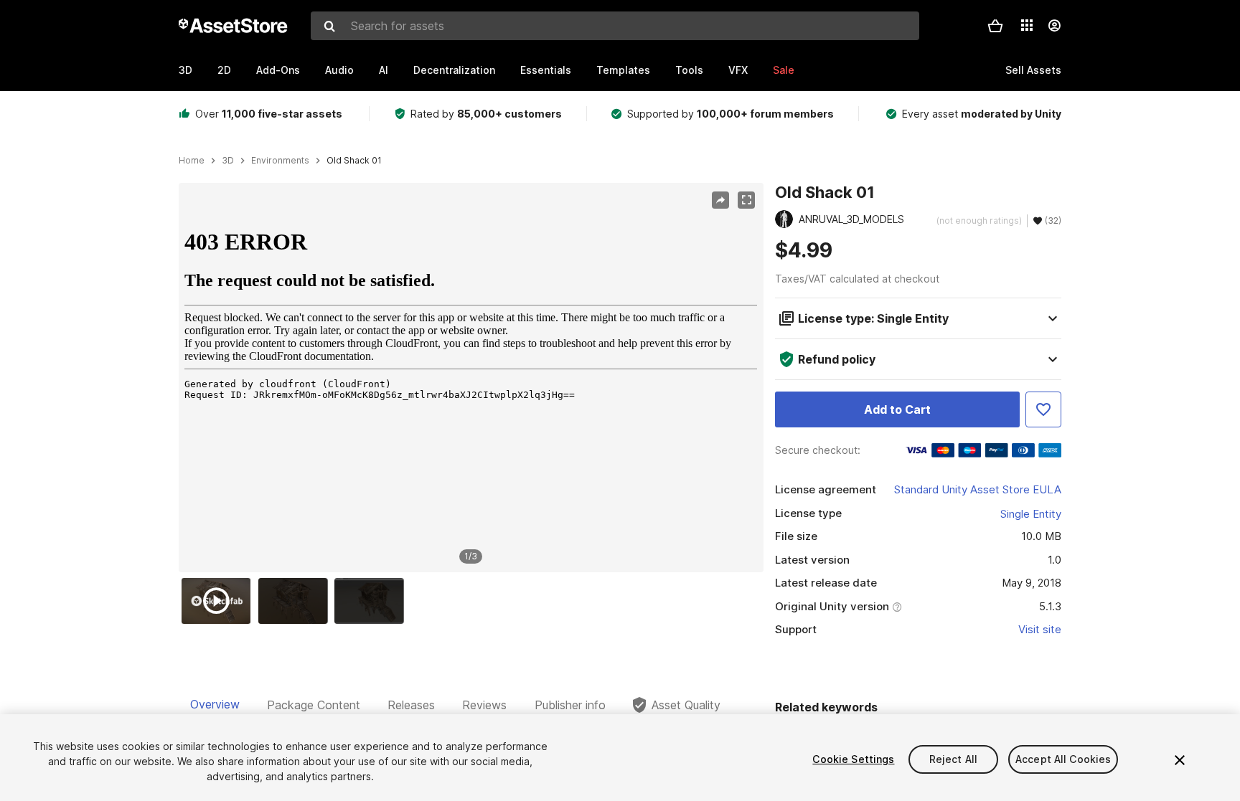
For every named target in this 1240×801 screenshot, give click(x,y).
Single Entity (1030, 514)
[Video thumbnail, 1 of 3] (219, 601)
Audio (339, 70)
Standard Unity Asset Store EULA (977, 489)
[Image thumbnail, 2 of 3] (296, 601)
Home (192, 161)
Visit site (1039, 629)
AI (383, 70)
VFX (738, 70)
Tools (689, 70)
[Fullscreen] (746, 200)
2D (224, 70)
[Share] (720, 200)
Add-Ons (278, 70)
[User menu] (1054, 26)
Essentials (545, 70)
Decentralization (454, 70)
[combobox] (615, 25)
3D (185, 70)
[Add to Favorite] (1043, 409)
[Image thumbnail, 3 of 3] (372, 601)
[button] (995, 25)
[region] (471, 378)
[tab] (215, 705)
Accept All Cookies (1063, 759)
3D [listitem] (228, 161)
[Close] (1179, 760)
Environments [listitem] (280, 161)
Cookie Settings (853, 759)
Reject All (953, 759)
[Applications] (1026, 25)
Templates (623, 70)
